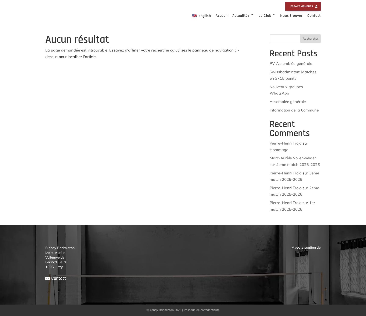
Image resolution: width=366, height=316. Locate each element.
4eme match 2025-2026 (298, 164)
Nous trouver (291, 15)
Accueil (222, 15)
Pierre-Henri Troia (286, 143)
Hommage (279, 149)
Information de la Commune (294, 110)
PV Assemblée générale (291, 63)
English (204, 15)
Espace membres (301, 6)
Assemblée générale (288, 101)
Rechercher (310, 38)
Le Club (265, 15)
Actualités (241, 15)
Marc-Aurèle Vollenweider (293, 158)
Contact (314, 15)
